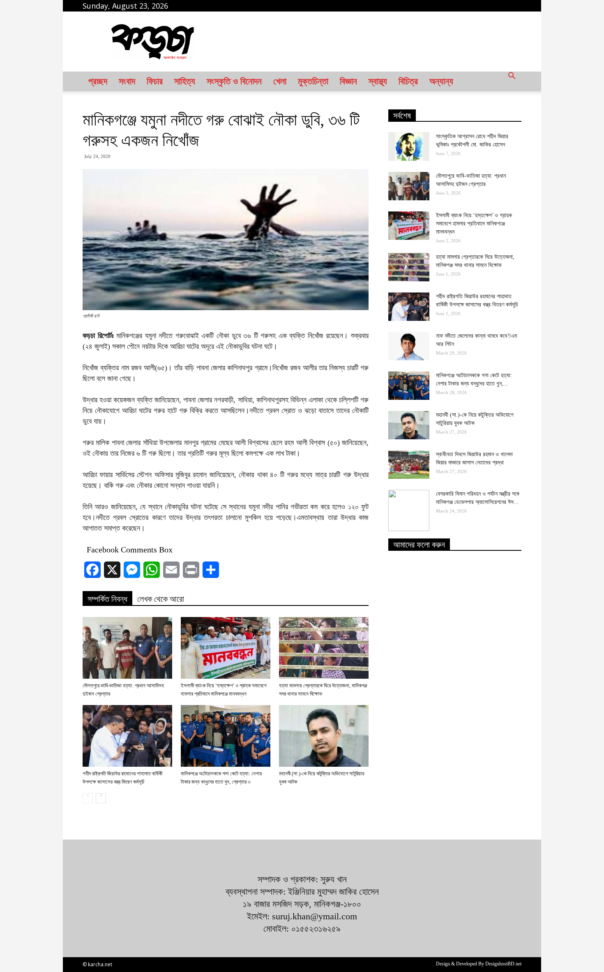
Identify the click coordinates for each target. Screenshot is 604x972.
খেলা (279, 81)
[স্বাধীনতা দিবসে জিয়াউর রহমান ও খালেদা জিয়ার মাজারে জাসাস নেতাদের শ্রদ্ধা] (408, 464)
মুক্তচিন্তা (313, 81)
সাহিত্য (184, 81)
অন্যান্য (441, 81)
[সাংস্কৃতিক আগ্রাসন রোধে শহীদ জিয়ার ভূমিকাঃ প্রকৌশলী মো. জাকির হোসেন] (408, 146)
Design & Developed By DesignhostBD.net (478, 964)
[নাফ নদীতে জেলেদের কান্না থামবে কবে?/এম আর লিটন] (408, 346)
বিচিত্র (408, 81)
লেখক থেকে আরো (160, 598)
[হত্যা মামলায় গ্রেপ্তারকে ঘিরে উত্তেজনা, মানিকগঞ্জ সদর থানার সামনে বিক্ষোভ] (324, 648)
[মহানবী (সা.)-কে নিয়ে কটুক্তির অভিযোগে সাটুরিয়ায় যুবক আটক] (324, 736)
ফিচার (155, 81)
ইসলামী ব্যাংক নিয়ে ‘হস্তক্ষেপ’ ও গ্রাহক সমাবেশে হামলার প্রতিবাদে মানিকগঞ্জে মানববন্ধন (474, 223)
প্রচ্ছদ (97, 81)
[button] (511, 81)
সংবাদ (127, 81)
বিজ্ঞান (348, 81)
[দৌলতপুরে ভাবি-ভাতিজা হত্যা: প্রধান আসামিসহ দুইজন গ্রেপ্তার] (127, 648)
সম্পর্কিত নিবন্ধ (107, 598)
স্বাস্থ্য (378, 81)
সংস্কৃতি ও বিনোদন (234, 81)
